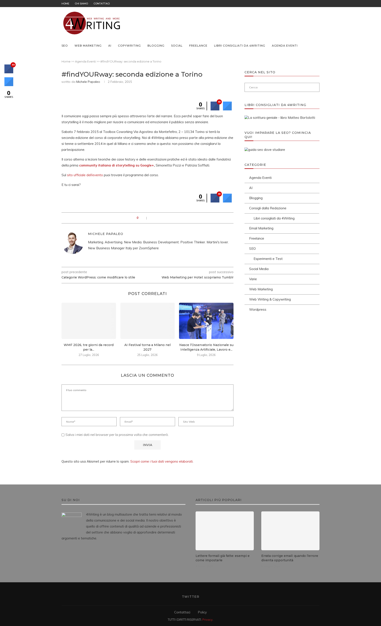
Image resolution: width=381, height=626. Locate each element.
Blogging (156, 45)
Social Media (259, 269)
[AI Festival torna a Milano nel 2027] (147, 321)
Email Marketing (261, 228)
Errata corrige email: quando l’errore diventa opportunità (289, 558)
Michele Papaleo (88, 82)
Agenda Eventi (285, 45)
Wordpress (257, 309)
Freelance (198, 45)
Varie (253, 279)
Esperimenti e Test (268, 259)
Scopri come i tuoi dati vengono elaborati (161, 461)
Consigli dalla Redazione (267, 208)
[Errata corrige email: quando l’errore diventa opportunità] (290, 530)
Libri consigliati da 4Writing (239, 45)
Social (177, 45)
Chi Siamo (81, 3)
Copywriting (129, 45)
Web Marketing (88, 45)
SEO (65, 45)
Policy (202, 612)
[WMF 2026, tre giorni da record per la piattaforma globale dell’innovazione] (89, 321)
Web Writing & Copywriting (270, 299)
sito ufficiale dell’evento (85, 175)
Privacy (207, 619)
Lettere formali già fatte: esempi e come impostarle (223, 558)
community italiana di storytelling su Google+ (116, 165)
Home (65, 3)
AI (109, 45)
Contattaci (101, 3)
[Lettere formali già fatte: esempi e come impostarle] (225, 530)
